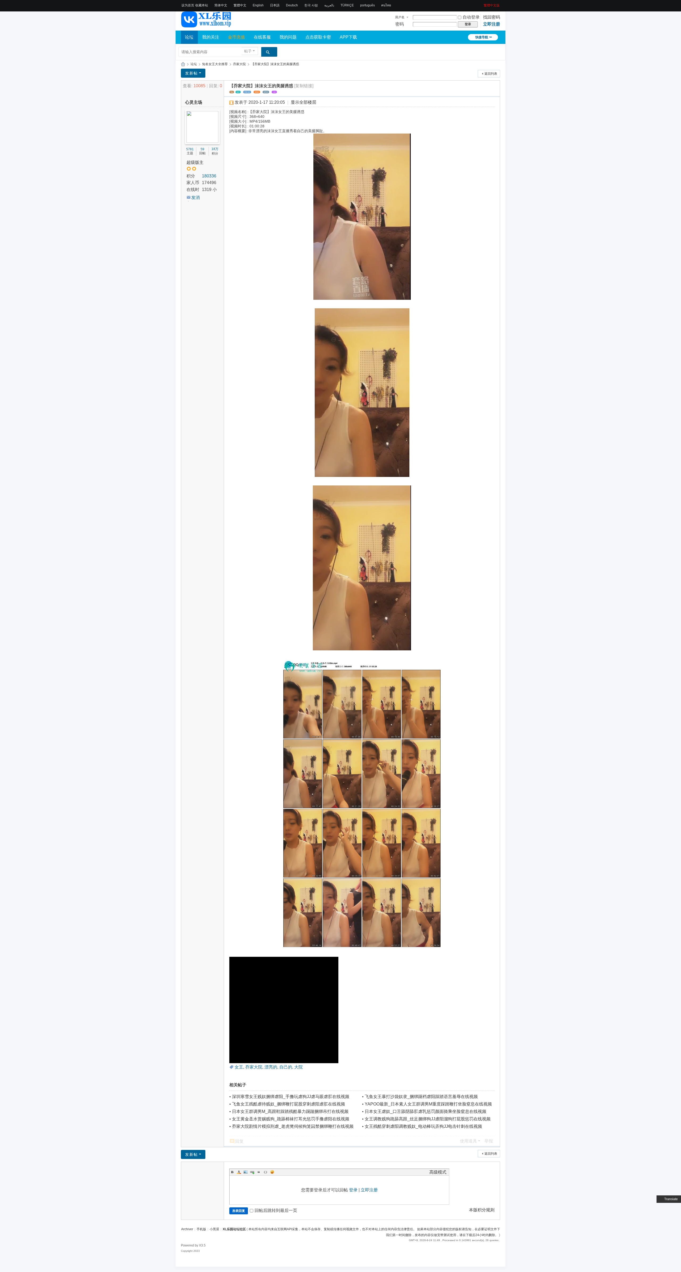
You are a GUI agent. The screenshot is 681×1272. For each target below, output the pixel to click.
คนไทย (386, 5)
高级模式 (437, 1172)
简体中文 (220, 5)
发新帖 (191, 73)
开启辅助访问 (481, 3)
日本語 (275, 5)
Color (239, 1172)
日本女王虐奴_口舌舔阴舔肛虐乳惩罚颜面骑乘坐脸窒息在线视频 (425, 1111)
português (367, 5)
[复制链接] (303, 86)
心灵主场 (193, 102)
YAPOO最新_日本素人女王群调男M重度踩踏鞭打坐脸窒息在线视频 (428, 1104)
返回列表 (490, 74)
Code (265, 1172)
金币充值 (236, 37)
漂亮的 (257, 92)
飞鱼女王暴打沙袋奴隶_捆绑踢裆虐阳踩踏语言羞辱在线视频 (421, 1096)
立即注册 (491, 24)
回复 (239, 1141)
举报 (488, 1141)
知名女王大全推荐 (215, 64)
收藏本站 (201, 5)
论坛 (189, 37)
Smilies (272, 1172)
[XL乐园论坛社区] (206, 25)
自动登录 (471, 17)
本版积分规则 (482, 1210)
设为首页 (187, 5)
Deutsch (292, 5)
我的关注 (210, 37)
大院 (274, 92)
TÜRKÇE (347, 5)
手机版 (201, 1229)
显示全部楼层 (303, 102)
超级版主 (195, 162)
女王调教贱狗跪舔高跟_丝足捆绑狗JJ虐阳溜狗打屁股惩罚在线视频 (428, 1119)
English (258, 5)
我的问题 (288, 37)
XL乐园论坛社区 (183, 64)
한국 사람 (311, 5)
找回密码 (491, 17)
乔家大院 (239, 64)
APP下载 (348, 37)
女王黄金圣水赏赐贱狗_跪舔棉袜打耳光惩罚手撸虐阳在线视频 (290, 1119)
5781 (190, 149)
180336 (209, 176)
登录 (353, 1190)
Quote (258, 1172)
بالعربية (329, 5)
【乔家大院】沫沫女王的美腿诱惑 (275, 64)
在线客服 (262, 37)
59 (202, 149)
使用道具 (468, 1141)
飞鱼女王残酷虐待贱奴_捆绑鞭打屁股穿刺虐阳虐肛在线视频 (288, 1104)
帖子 (248, 51)
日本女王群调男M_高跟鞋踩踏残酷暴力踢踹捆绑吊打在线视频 (290, 1111)
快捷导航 (481, 37)
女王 (238, 92)
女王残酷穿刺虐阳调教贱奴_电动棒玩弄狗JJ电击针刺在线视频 (423, 1126)
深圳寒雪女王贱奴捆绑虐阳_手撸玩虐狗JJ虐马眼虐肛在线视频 (290, 1096)
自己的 (266, 92)
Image (245, 1172)
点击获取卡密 (318, 37)
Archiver (187, 1229)
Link (252, 1172)
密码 (399, 24)
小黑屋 (214, 1229)
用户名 (400, 17)
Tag (232, 92)
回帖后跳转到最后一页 (276, 1210)
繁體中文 (240, 5)
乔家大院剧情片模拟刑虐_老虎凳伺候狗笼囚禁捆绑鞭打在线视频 (293, 1126)
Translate (671, 1199)
